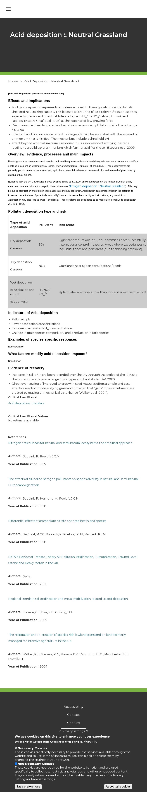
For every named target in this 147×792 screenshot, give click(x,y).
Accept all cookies (118, 786)
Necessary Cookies (32, 748)
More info (90, 741)
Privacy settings (73, 731)
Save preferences (28, 786)
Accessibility (73, 707)
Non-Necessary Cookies (36, 763)
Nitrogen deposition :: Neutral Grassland (97, 186)
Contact (73, 715)
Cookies (73, 723)
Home (13, 81)
